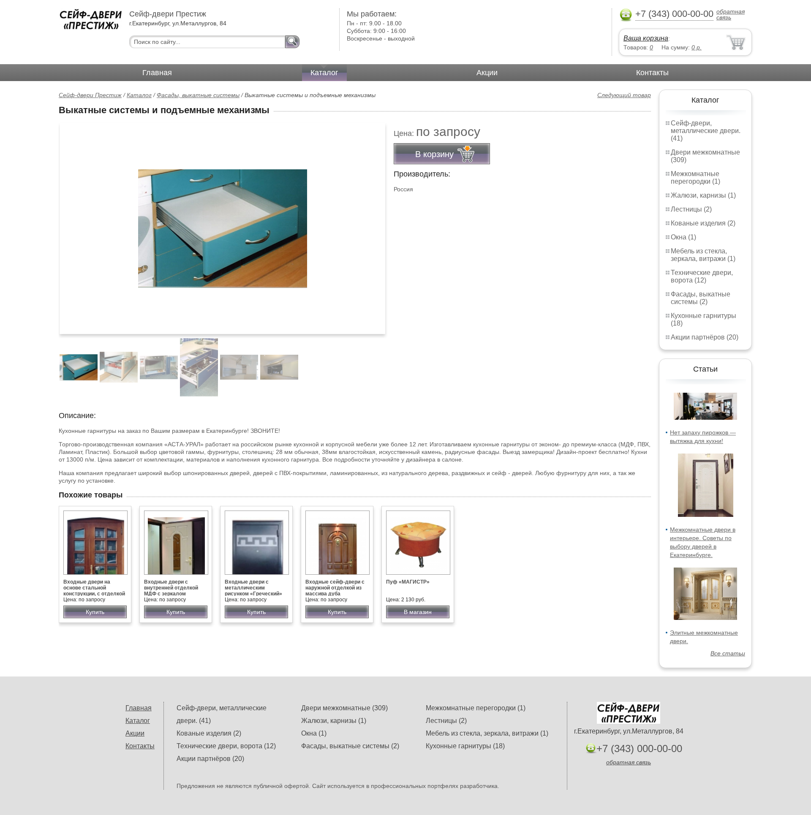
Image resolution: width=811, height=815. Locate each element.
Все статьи (727, 653)
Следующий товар (624, 95)
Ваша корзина (645, 38)
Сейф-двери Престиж (90, 95)
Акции (487, 72)
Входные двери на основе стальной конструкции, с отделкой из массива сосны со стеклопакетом (94, 594)
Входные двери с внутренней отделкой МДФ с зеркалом (171, 588)
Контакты (652, 72)
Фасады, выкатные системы (198, 95)
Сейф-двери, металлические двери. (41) (705, 131)
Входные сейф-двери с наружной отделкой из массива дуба (335, 588)
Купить (95, 612)
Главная (157, 72)
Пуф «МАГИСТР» (408, 582)
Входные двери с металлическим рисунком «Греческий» (253, 588)
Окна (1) (683, 237)
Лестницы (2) (691, 209)
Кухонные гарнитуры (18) (465, 746)
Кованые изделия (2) (703, 223)
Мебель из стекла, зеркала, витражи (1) (703, 254)
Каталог (324, 72)
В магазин (418, 612)
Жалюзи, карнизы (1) (703, 195)
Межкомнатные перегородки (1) (695, 177)
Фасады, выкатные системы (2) (700, 298)
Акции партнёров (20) (704, 337)
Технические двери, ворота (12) (702, 276)
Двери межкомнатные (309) (344, 708)
